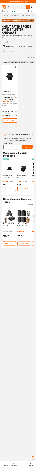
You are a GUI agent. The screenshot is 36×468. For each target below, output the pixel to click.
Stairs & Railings (27, 15)
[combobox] (16, 7)
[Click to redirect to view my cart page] (32, 7)
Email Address (8, 143)
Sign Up (27, 147)
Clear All (4, 62)
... (2, 15)
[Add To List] (15, 67)
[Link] (10, 94)
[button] (30, 57)
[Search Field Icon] (28, 7)
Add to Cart (10, 120)
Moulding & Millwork (12, 15)
